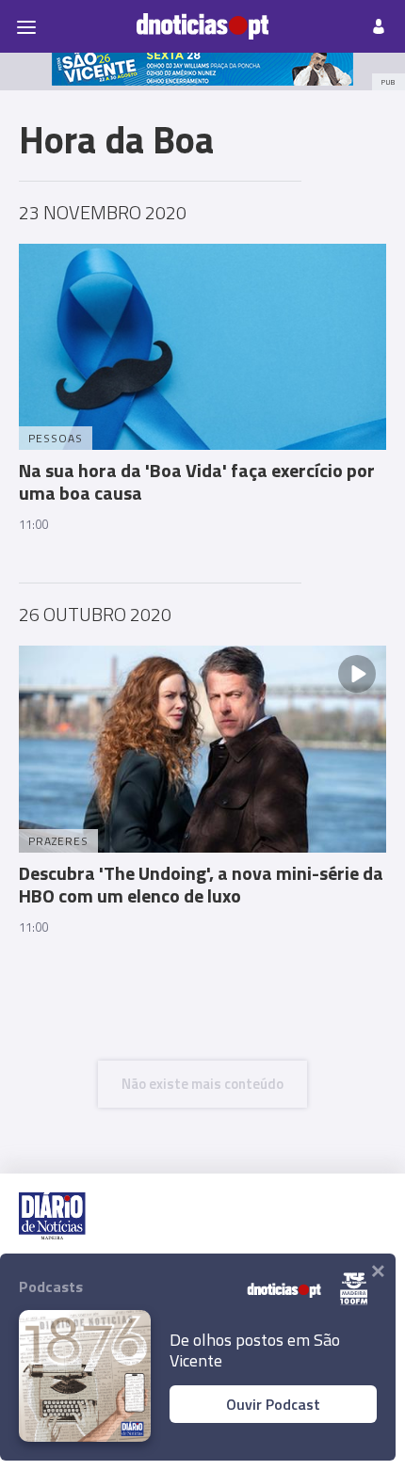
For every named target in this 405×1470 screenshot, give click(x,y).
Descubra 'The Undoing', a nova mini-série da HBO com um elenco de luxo (201, 884)
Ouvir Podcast (273, 1404)
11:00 (33, 524)
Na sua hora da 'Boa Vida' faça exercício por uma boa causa (197, 481)
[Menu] (26, 26)
